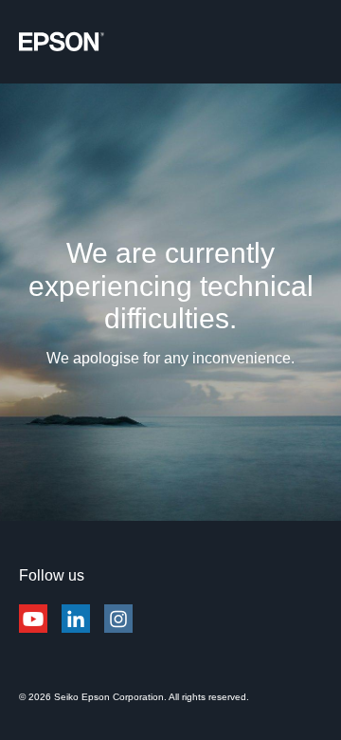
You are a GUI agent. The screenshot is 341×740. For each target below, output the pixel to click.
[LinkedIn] (76, 629)
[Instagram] (118, 629)
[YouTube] (33, 629)
